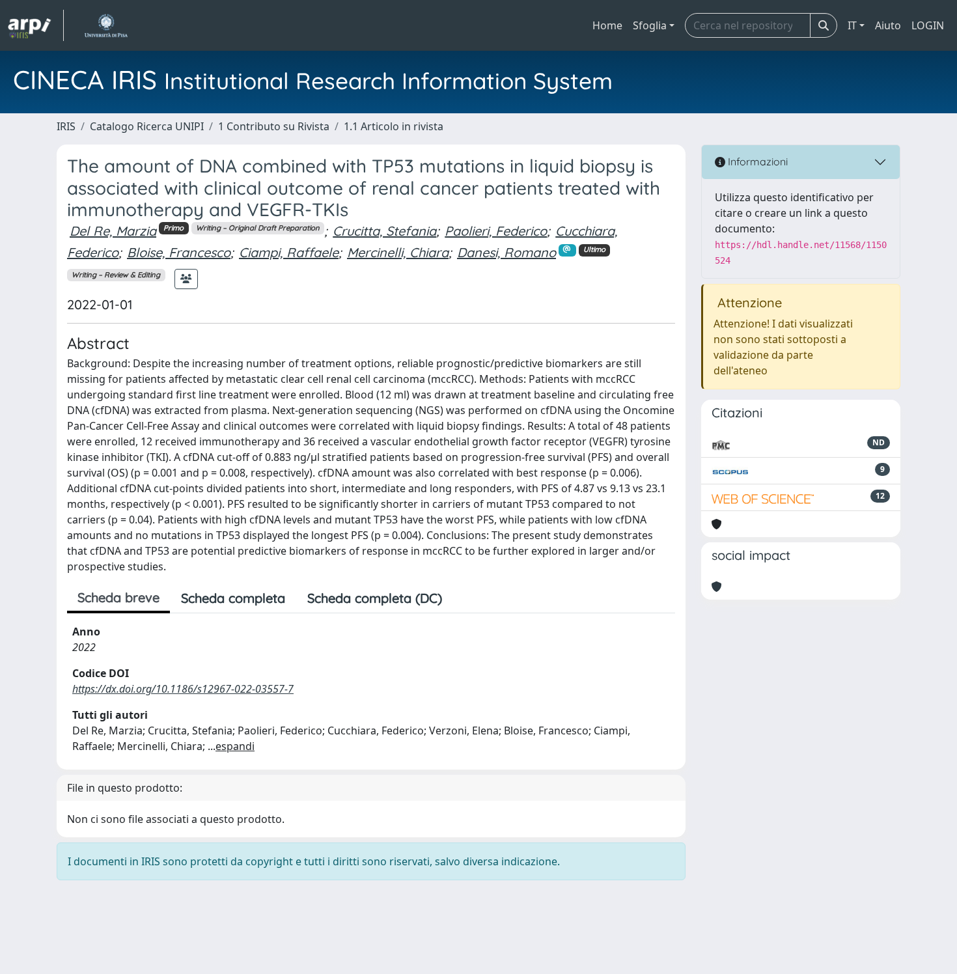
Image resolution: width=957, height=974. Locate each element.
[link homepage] (36, 25)
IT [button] (852, 25)
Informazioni (756, 161)
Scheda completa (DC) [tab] (374, 598)
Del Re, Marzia (113, 231)
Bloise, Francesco (178, 252)
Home (607, 25)
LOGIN (927, 25)
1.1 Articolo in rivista (393, 126)
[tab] (464, 598)
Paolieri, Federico (496, 231)
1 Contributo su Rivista (273, 126)
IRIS (66, 126)
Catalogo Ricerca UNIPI (147, 126)
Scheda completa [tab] (233, 598)
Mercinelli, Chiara (398, 252)
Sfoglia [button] (650, 25)
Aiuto (888, 25)
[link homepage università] (105, 25)
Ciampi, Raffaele (289, 252)
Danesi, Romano (506, 252)
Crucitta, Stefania (384, 231)
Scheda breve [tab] (118, 597)
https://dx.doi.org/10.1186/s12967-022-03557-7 (183, 689)
